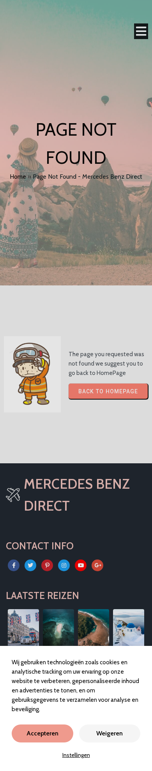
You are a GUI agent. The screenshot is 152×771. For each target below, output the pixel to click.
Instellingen (76, 754)
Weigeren (109, 733)
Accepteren (42, 733)
